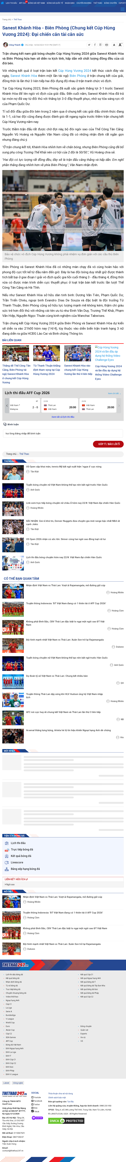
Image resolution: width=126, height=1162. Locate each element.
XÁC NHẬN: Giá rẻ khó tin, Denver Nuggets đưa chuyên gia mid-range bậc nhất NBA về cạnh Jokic (73, 523)
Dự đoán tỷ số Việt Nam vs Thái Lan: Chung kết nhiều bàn (57, 676)
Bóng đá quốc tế (55, 3)
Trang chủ (6, 19)
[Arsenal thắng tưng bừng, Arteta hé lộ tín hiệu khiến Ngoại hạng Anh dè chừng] (13, 736)
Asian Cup (10, 1030)
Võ (82, 1041)
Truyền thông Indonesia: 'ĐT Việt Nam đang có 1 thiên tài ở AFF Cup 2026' (66, 603)
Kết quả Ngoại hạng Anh (91, 978)
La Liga (9, 1008)
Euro (8, 1026)
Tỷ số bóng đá (12, 986)
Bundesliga (11, 1015)
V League (10, 1019)
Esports (84, 1034)
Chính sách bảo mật (57, 1097)
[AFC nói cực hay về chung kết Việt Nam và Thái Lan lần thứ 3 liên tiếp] (13, 718)
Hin (122, 737)
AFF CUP (22, 3)
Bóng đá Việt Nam (36, 3)
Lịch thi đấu (11, 3)
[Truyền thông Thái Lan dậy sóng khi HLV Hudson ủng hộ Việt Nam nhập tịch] (13, 700)
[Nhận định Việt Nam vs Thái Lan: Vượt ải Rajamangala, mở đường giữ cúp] (13, 591)
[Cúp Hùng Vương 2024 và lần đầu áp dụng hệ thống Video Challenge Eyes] (109, 353)
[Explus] (63, 430)
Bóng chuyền (110, 3)
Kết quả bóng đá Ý (88, 982)
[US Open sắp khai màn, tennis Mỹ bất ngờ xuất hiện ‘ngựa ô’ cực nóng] (13, 472)
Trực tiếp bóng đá (13, 989)
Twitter (36, 1104)
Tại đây (70, 1101)
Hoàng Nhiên (36, 508)
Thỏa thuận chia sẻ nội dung (60, 1093)
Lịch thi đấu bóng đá (14, 974)
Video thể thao (12, 997)
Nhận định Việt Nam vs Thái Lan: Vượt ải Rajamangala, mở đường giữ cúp (65, 585)
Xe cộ (83, 1037)
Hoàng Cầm (118, 610)
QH (122, 683)
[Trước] (7, 405)
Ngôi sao (10, 884)
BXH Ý (8, 1056)
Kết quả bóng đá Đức (89, 989)
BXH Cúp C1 (11, 1060)
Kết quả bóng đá (12, 978)
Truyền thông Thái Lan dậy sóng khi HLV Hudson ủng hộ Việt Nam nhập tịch (64, 696)
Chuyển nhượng (84, 3)
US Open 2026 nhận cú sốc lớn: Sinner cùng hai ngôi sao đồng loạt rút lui (66, 539)
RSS (35, 1108)
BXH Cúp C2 (11, 1063)
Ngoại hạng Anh (12, 1000)
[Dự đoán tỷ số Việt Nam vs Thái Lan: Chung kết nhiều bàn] (13, 681)
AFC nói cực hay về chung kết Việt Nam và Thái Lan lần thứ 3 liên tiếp (63, 712)
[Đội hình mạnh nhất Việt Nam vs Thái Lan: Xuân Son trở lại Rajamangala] (13, 645)
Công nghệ (18, 1083)
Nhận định (70, 3)
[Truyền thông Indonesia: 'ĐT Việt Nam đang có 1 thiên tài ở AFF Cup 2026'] (13, 609)
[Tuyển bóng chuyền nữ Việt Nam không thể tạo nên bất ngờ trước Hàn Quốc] (13, 490)
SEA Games (11, 1037)
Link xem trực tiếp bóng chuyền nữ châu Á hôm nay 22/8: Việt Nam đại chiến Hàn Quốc (73, 503)
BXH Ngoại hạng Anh (15, 1048)
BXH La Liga (11, 1052)
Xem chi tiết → (114, 393)
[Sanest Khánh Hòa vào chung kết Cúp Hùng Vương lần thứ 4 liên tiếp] (78, 353)
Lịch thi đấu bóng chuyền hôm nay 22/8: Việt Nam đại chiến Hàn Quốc (64, 557)
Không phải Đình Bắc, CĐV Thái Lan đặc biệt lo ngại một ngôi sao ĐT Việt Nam (65, 623)
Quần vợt (84, 1030)
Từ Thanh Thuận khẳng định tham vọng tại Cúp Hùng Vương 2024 (46, 370)
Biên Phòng (78, 76)
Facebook (37, 1101)
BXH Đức (9, 1067)
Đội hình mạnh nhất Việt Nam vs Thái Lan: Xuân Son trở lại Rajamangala (65, 639)
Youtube (37, 1097)
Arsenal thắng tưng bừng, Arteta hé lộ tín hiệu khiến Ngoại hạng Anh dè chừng (68, 730)
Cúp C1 (9, 1004)
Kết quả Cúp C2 (87, 997)
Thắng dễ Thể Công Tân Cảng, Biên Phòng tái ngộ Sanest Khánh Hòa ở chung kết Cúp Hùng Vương (16, 374)
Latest (6, 1083)
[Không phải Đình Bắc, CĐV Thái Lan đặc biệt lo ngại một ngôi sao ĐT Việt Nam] (13, 627)
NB (122, 719)
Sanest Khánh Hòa (23, 76)
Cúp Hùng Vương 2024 (74, 71)
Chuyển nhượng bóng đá (16, 993)
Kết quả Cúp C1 (87, 974)
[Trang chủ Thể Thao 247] (2, 3)
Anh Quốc (35, 490)
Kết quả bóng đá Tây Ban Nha (93, 986)
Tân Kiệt (34, 471)
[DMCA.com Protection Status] (67, 1121)
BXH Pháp (10, 1071)
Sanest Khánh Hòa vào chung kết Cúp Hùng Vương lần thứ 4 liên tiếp (78, 370)
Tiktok (36, 1112)
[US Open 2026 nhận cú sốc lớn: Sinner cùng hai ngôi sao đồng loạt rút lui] (13, 545)
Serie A (9, 1011)
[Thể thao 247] (15, 964)
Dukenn (120, 647)
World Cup (10, 1023)
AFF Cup (9, 1041)
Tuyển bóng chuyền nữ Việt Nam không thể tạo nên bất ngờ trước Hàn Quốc (67, 484)
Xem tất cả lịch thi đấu (63, 417)
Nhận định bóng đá (14, 982)
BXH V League (12, 1074)
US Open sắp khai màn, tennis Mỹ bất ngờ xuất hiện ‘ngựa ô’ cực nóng (63, 466)
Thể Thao (97, 3)
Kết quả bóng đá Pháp (90, 993)
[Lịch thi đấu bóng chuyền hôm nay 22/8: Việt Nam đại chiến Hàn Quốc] (13, 563)
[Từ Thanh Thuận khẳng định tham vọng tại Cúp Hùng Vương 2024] (47, 353)
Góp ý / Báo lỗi (108, 444)
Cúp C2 (9, 1034)
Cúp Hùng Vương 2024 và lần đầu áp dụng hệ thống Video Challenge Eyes (108, 372)
